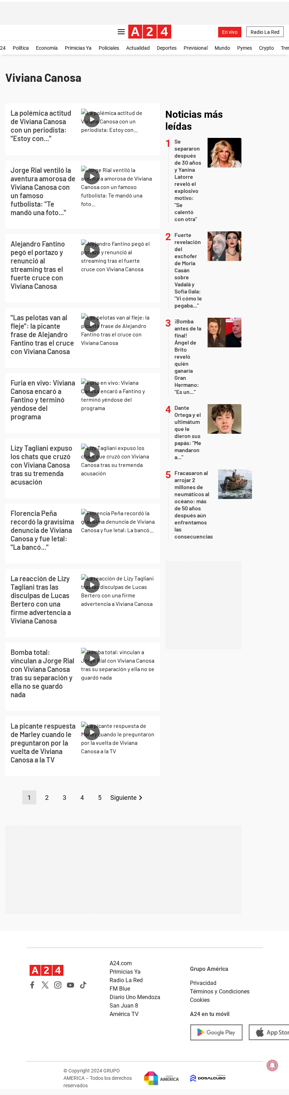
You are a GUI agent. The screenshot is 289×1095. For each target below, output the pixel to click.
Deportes (167, 48)
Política (21, 48)
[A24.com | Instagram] (57, 984)
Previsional (196, 48)
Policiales (109, 48)
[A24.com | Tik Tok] (83, 984)
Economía (47, 48)
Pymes (244, 48)
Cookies (200, 1000)
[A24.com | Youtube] (70, 984)
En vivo (230, 32)
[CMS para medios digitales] (202, 1078)
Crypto (266, 48)
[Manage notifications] (272, 1065)
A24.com (121, 963)
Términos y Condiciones (220, 991)
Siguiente (123, 797)
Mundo (222, 48)
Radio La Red (265, 32)
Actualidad (138, 48)
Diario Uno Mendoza (135, 997)
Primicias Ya (78, 48)
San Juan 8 (124, 1005)
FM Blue (120, 988)
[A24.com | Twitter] (45, 984)
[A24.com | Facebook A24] (32, 984)
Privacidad (203, 983)
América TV (124, 1014)
